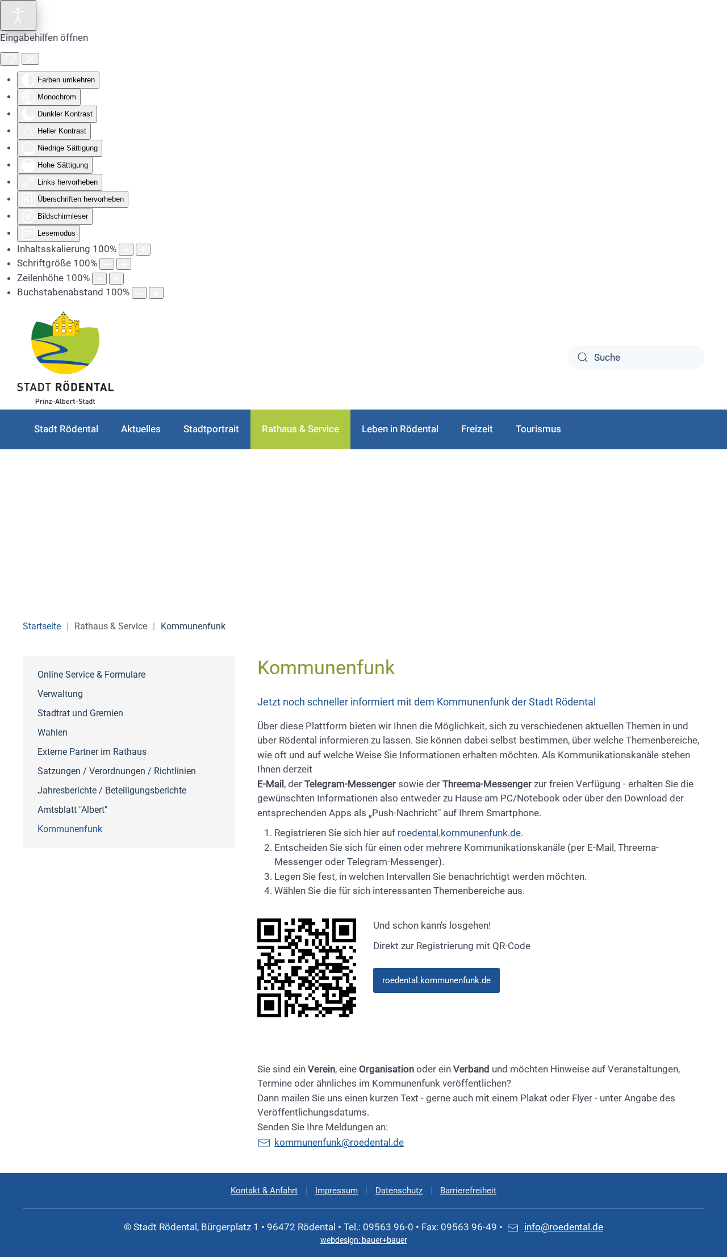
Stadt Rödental (66, 429)
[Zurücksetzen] (9, 59)
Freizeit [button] (477, 429)
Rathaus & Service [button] (300, 429)
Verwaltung (60, 693)
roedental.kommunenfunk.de (459, 832)
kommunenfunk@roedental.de (339, 1142)
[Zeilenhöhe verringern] (99, 279)
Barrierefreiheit (468, 1190)
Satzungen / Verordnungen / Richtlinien (116, 771)
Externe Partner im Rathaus (92, 751)
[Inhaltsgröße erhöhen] (143, 250)
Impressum (336, 1190)
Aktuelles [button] (141, 429)
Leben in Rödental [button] (400, 429)
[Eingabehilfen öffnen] (18, 15)
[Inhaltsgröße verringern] (126, 250)
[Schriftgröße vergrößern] (123, 264)
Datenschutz (399, 1190)
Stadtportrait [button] (211, 429)
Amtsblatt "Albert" (72, 809)
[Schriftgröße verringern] (106, 264)
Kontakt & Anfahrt (264, 1190)
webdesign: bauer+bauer (363, 1240)
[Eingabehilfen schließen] (30, 59)
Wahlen (52, 732)
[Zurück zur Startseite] (65, 357)
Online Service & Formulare (91, 674)
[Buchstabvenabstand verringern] (139, 293)
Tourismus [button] (538, 429)
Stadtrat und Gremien (80, 713)
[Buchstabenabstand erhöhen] (156, 293)
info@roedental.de (563, 1227)
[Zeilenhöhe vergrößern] (116, 279)
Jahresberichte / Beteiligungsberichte (111, 790)
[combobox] (636, 357)
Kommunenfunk (69, 829)
